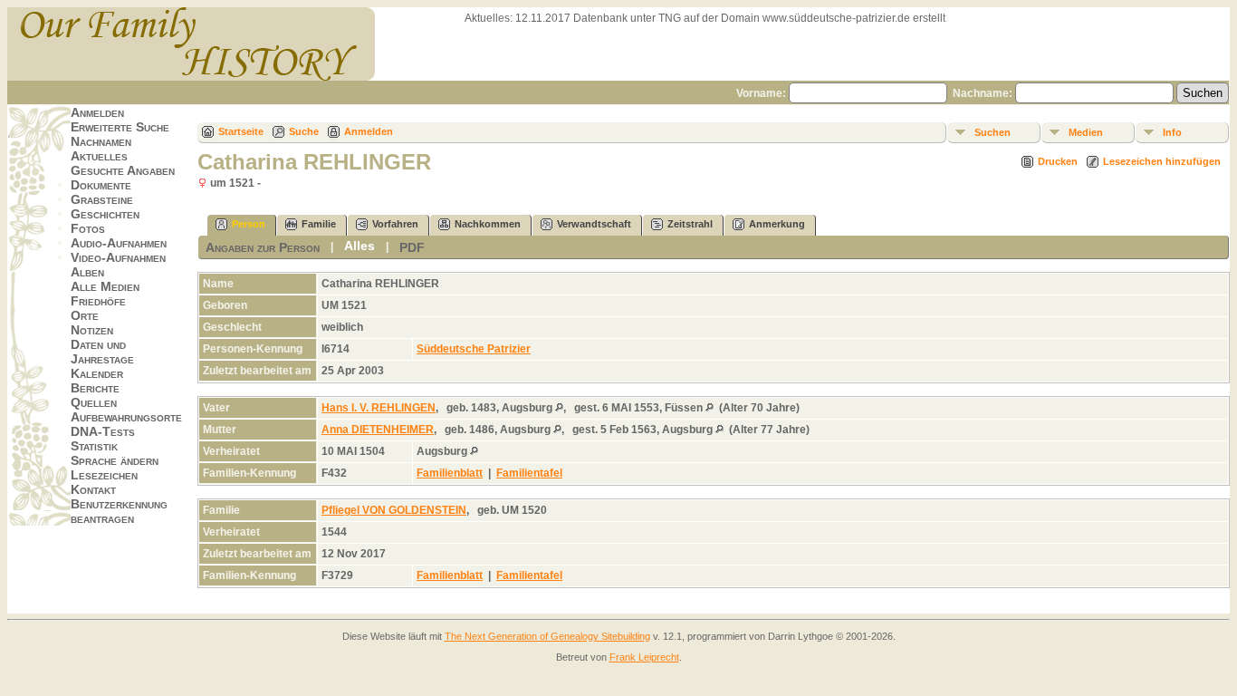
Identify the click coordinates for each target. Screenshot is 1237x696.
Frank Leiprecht (644, 657)
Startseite (241, 131)
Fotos (88, 228)
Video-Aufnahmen (118, 257)
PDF (412, 247)
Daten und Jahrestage (102, 351)
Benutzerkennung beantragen (119, 511)
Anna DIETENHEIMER (377, 429)
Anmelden (97, 112)
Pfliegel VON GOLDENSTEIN (393, 510)
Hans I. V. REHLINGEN (378, 407)
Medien (1086, 132)
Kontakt (93, 489)
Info (1172, 132)
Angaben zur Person (263, 247)
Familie (319, 223)
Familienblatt (450, 473)
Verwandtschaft (594, 223)
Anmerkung (777, 223)
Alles (359, 245)
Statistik (94, 446)
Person (248, 223)
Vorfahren (395, 223)
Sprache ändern (114, 460)
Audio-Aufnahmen (119, 243)
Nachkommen (488, 223)
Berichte (95, 388)
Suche (304, 131)
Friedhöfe (98, 301)
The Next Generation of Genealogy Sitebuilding (547, 636)
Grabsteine (102, 199)
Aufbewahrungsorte (126, 417)
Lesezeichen (104, 475)
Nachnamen (101, 141)
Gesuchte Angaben (123, 170)
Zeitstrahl (690, 223)
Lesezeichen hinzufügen (1162, 161)
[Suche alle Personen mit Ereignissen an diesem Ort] (559, 407)
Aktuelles (99, 156)
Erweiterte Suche (120, 127)
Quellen (94, 402)
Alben (87, 272)
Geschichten (105, 214)
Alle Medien (105, 286)
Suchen (992, 132)
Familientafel (529, 473)
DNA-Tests (103, 431)
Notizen (92, 330)
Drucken (1058, 161)
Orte (85, 315)
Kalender (97, 373)
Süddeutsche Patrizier (474, 349)
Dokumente (101, 185)
